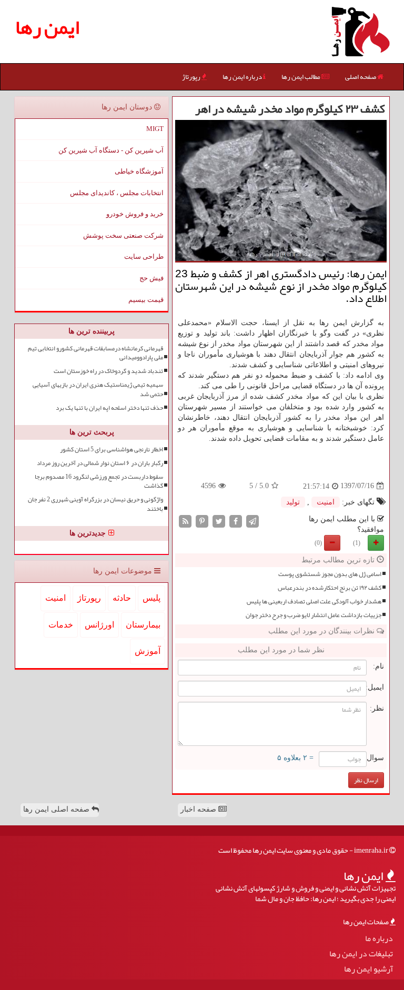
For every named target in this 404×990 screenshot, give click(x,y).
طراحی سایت (144, 256)
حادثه (122, 597)
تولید (293, 502)
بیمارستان (143, 624)
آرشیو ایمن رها (368, 969)
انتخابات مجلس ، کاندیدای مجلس (117, 193)
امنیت (326, 502)
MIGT (155, 129)
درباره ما (379, 939)
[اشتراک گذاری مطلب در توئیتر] (218, 520)
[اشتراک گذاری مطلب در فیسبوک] (235, 520)
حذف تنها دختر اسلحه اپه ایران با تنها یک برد (109, 408)
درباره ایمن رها (243, 77)
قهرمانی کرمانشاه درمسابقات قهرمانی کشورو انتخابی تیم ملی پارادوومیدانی (95, 352)
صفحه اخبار (199, 809)
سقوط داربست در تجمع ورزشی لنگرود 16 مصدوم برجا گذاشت (99, 481)
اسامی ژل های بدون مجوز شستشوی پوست (329, 574)
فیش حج (151, 278)
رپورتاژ (191, 77)
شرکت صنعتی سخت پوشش (123, 235)
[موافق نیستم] (332, 543)
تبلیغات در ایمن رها (361, 954)
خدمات (60, 624)
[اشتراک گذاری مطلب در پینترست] (202, 520)
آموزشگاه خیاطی (139, 171)
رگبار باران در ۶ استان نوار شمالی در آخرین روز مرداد (100, 463)
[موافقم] (376, 543)
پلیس (151, 597)
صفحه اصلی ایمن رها (57, 809)
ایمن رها (47, 27)
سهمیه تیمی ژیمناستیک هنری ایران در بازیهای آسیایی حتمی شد (98, 389)
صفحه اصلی (361, 77)
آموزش (147, 650)
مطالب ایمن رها (301, 77)
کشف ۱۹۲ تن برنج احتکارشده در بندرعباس (329, 588)
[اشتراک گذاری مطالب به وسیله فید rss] (185, 520)
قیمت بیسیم (146, 300)
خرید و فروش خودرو (135, 214)
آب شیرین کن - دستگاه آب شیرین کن (111, 150)
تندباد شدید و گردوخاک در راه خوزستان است (108, 371)
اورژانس (99, 624)
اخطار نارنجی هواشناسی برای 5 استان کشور (111, 449)
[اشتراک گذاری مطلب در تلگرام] (252, 520)
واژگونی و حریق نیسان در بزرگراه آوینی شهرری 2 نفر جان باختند (95, 503)
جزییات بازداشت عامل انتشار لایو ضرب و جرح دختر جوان (313, 615)
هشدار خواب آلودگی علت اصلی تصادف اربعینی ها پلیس (314, 601)
